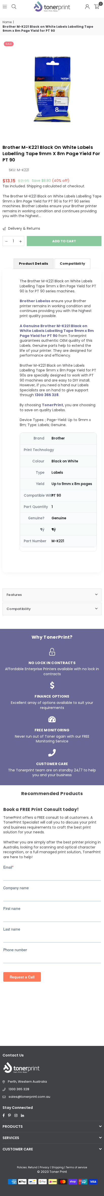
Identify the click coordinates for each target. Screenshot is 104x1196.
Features (14, 594)
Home (7, 22)
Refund (32, 1167)
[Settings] (87, 6)
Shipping (34, 186)
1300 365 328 (19, 1089)
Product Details (33, 263)
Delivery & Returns (23, 228)
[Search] (13, 6)
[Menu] (4, 6)
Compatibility (72, 263)
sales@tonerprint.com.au (29, 1096)
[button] (96, 6)
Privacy (44, 1167)
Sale (9, 44)
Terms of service (76, 1167)
